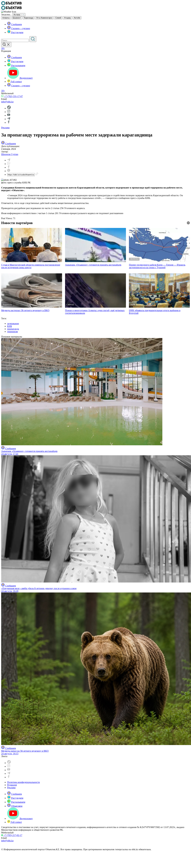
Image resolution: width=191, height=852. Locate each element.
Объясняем (16, 806)
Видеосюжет (26, 78)
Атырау (67, 18)
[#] (11, 4)
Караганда (28, 18)
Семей (58, 18)
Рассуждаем (17, 32)
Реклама (5, 127)
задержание (13, 323)
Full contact (16, 81)
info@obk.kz (7, 101)
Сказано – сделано (20, 28)
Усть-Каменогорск (44, 18)
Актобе (77, 18)
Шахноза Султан (9, 154)
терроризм (12, 331)
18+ (3, 48)
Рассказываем (18, 65)
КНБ (9, 326)
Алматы (6, 18)
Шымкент (17, 18)
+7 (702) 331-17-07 (13, 96)
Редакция (12, 785)
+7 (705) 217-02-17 (12, 835)
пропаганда (13, 329)
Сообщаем (16, 24)
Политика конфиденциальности (23, 782)
